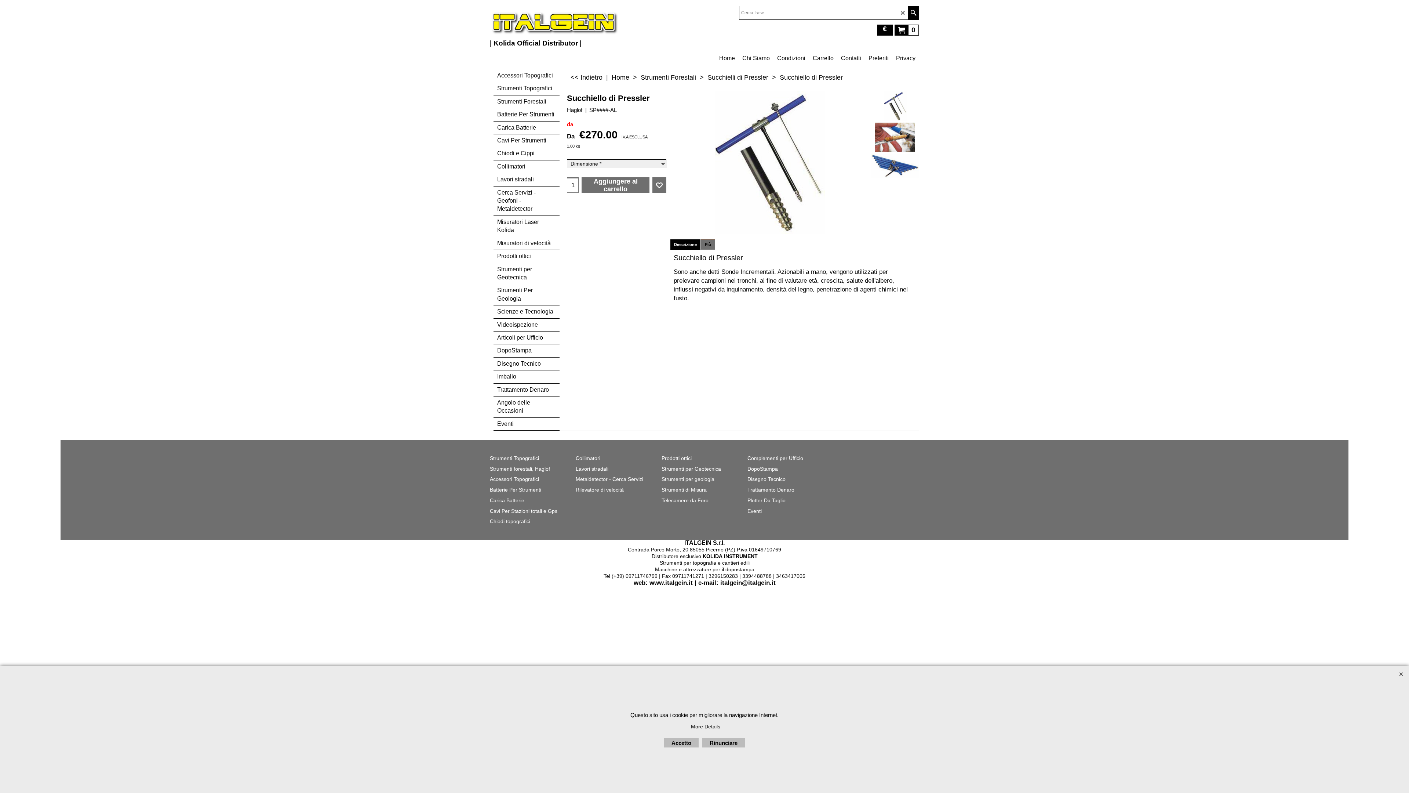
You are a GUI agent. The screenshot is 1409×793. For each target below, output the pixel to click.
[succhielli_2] (895, 166)
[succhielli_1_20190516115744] (895, 137)
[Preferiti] (659, 185)
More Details (705, 726)
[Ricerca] (913, 12)
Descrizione (685, 244)
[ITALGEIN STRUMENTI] (554, 22)
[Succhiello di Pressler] (895, 106)
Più (708, 244)
